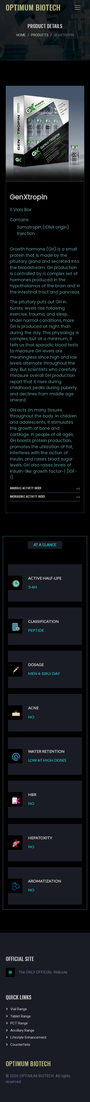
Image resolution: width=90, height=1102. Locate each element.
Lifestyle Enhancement (28, 1037)
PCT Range (19, 1023)
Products (39, 35)
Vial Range (18, 1009)
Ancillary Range (22, 1030)
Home (21, 35)
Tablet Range (20, 1016)
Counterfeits (20, 1044)
